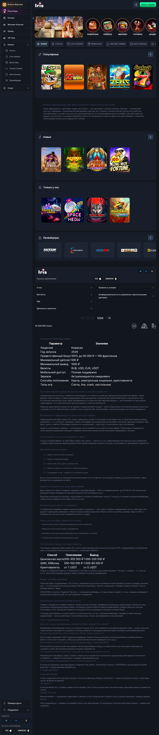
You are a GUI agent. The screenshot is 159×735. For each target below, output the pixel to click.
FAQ (38, 301)
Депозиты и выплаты (46, 308)
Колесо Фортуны (15, 4)
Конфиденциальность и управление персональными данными (123, 296)
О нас (39, 288)
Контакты (41, 294)
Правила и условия (107, 288)
